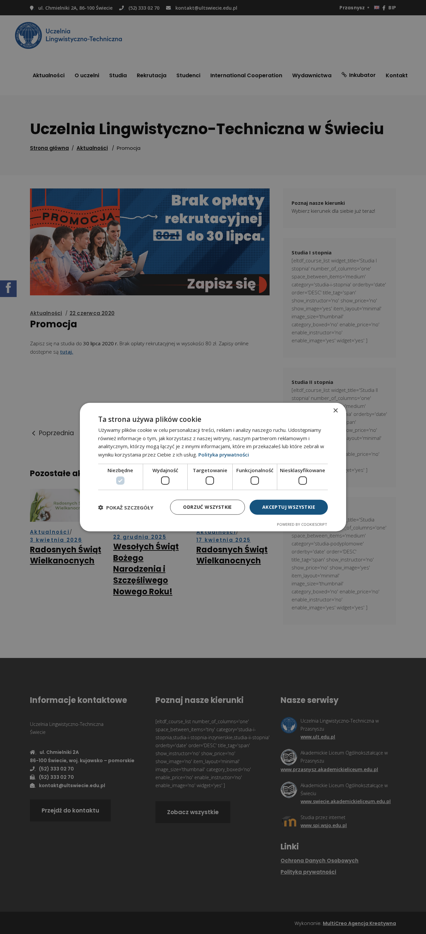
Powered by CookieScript (302, 524)
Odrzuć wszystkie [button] (207, 507)
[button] (125, 507)
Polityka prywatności (223, 454)
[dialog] (213, 467)
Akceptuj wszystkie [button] (288, 507)
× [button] (335, 410)
